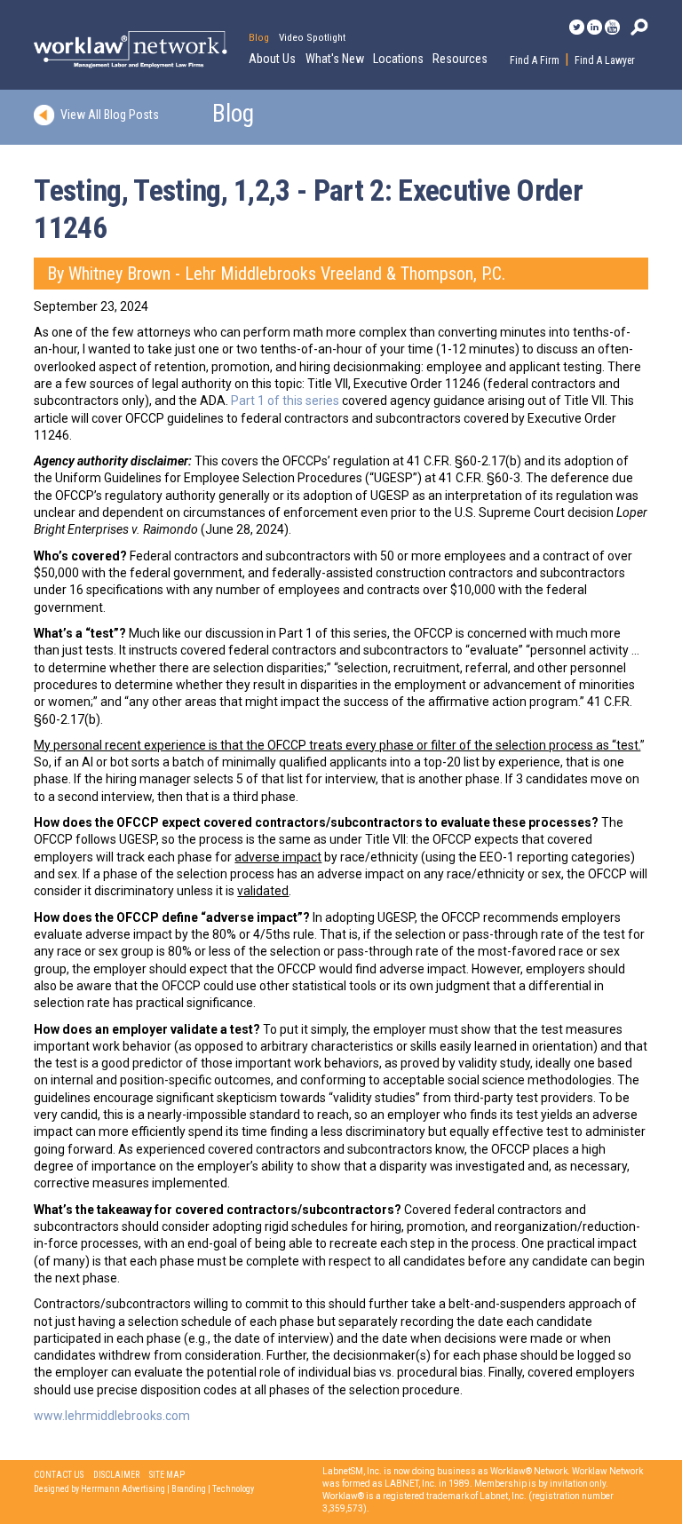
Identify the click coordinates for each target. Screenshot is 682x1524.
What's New (334, 59)
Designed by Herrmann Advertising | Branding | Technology (144, 1489)
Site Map (167, 1475)
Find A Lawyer (605, 60)
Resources (460, 59)
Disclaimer (116, 1475)
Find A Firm (534, 60)
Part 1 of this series (285, 400)
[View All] (47, 114)
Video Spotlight (312, 37)
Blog (259, 37)
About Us (272, 59)
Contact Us (58, 1475)
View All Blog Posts (109, 114)
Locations (398, 59)
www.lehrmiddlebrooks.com (112, 1416)
